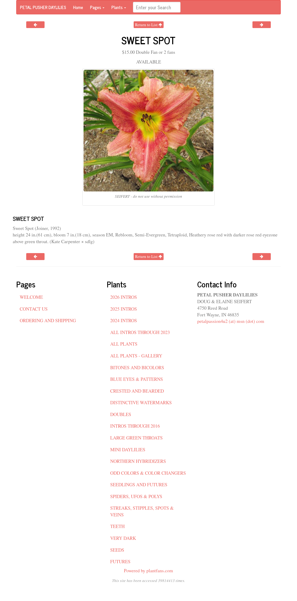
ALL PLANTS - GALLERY (136, 356)
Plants (117, 7)
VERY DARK (123, 538)
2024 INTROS (123, 320)
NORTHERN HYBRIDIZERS (138, 461)
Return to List (146, 24)
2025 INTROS (123, 309)
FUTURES (120, 561)
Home (78, 7)
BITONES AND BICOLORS (137, 367)
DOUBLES (120, 414)
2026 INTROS (123, 297)
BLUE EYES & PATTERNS (136, 379)
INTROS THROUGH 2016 (135, 426)
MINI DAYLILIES (127, 449)
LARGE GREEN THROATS (136, 438)
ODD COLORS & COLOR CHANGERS (148, 473)
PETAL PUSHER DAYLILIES (43, 7)
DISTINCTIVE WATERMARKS (141, 402)
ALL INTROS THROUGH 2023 (140, 332)
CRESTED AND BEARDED (137, 391)
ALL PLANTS (123, 344)
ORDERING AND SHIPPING (48, 320)
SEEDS (117, 550)
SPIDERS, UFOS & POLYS (136, 496)
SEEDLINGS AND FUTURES (138, 484)
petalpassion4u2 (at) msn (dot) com (230, 321)
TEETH (117, 526)
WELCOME (31, 297)
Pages (96, 7)
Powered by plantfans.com (148, 570)
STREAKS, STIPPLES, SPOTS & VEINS (142, 511)
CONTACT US (34, 309)
